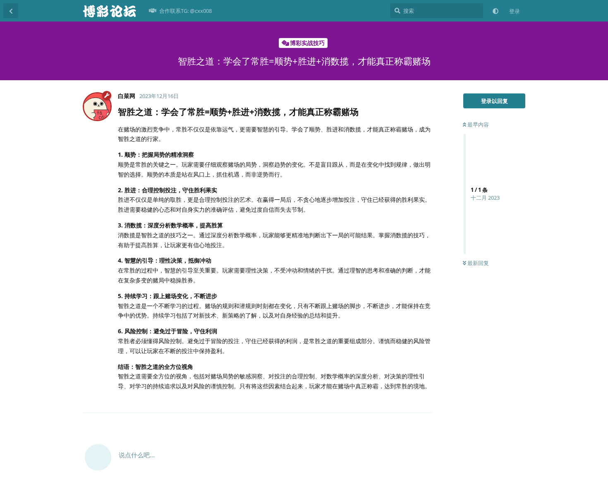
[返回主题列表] (10, 10)
